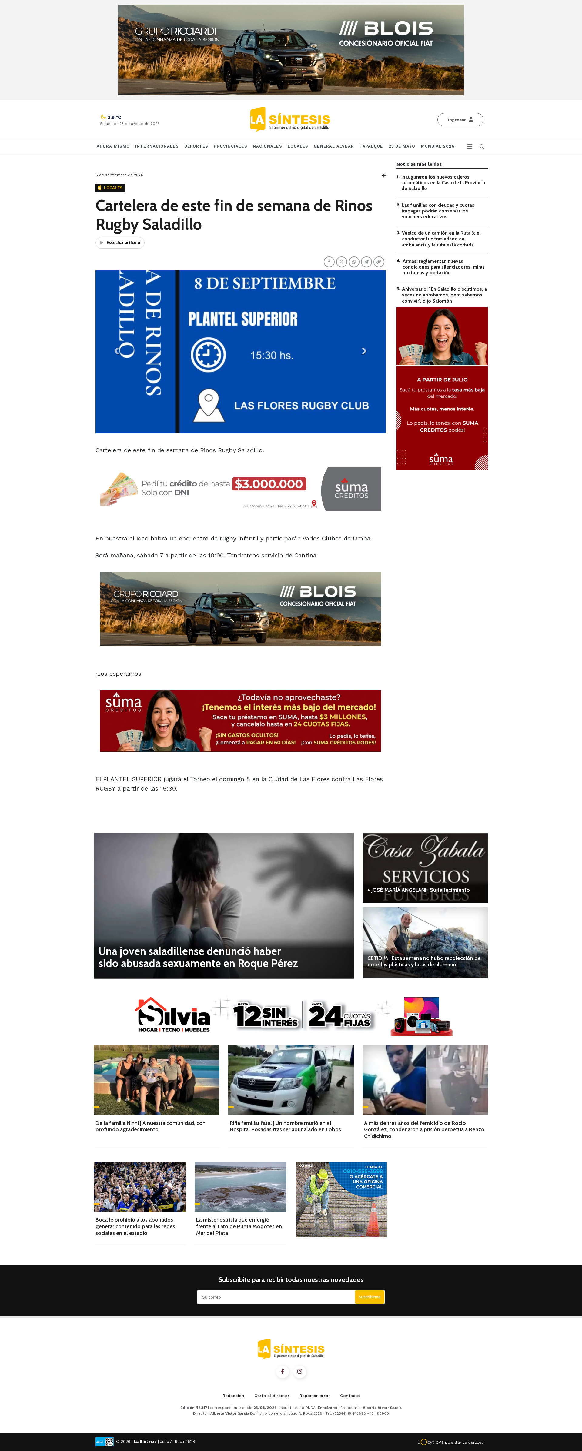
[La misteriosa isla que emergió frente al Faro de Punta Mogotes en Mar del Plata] (240, 1187)
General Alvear (334, 146)
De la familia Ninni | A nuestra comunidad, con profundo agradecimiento (150, 1126)
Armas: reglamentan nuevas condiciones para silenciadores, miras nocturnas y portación (444, 267)
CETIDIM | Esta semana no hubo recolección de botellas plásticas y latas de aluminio (424, 961)
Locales (298, 146)
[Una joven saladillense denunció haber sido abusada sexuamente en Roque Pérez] (224, 905)
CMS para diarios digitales (459, 1442)
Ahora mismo (113, 146)
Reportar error (314, 1395)
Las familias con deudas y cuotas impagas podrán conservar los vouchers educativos (438, 210)
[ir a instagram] (299, 1372)
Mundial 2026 (437, 146)
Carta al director (271, 1395)
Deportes (196, 146)
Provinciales (230, 146)
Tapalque (371, 146)
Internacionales (157, 146)
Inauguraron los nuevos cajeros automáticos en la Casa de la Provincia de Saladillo (443, 182)
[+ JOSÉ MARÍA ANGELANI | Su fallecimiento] (425, 868)
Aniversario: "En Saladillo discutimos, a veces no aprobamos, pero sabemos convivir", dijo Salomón (444, 294)
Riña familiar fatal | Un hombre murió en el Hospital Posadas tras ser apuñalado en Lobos (285, 1126)
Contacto (350, 1395)
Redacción (233, 1395)
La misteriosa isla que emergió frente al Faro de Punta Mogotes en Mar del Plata (239, 1226)
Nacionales (267, 146)
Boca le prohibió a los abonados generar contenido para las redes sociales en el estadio (135, 1226)
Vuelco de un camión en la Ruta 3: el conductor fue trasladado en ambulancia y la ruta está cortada (441, 238)
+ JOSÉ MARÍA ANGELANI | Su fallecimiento (418, 890)
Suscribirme (370, 1297)
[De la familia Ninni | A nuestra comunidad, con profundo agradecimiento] (156, 1080)
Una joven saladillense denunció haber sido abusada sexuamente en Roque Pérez (198, 957)
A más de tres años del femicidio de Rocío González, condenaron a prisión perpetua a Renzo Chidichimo (424, 1129)
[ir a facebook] (282, 1372)
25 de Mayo (402, 146)
